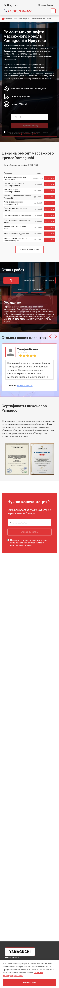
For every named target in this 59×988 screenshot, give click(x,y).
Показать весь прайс (29, 249)
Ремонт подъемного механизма (17, 215)
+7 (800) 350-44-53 (20, 11)
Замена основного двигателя (16, 234)
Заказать (49, 178)
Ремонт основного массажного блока (17, 221)
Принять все (29, 982)
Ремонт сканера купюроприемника (12, 190)
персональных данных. (28, 134)
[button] (50, 336)
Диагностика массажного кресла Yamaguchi (15, 178)
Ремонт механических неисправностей (13, 203)
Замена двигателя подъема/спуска (16, 227)
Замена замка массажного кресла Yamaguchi (15, 239)
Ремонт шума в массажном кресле (15, 209)
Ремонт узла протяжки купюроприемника (14, 184)
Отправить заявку (29, 125)
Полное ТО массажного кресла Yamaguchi (17, 197)
